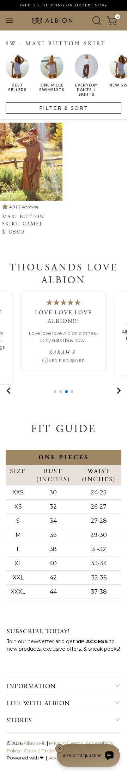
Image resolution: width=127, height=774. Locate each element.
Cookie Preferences (47, 750)
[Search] (96, 20)
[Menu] (9, 20)
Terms (76, 743)
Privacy (57, 743)
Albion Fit (34, 743)
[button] (55, 391)
